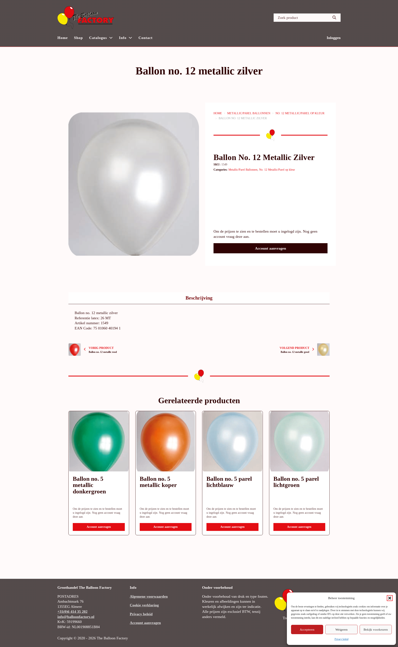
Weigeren (341, 629)
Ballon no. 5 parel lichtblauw (229, 481)
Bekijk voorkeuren (376, 629)
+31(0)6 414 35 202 (72, 611)
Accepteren (307, 629)
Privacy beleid (341, 639)
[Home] (85, 17)
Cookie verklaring (144, 605)
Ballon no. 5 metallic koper (158, 481)
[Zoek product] (334, 17)
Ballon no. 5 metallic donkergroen (89, 485)
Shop (78, 38)
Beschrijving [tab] (199, 298)
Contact (145, 38)
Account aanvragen (270, 248)
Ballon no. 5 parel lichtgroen (296, 481)
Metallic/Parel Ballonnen (248, 113)
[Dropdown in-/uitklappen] (111, 38)
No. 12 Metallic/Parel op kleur (299, 113)
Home (62, 38)
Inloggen (334, 38)
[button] (390, 598)
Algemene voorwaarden (149, 596)
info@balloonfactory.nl (75, 617)
